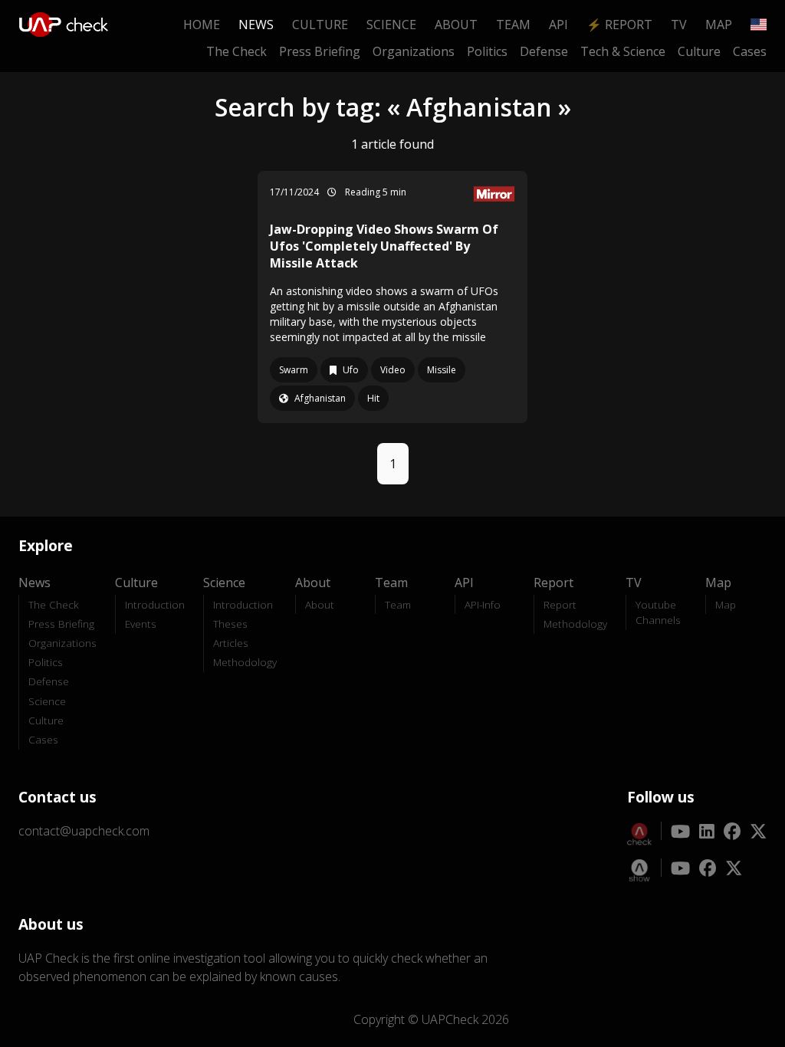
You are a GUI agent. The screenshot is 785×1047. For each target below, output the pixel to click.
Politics (487, 51)
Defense (544, 51)
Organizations (414, 51)
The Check (236, 51)
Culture (320, 24)
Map (718, 24)
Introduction (155, 604)
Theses (230, 623)
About (456, 24)
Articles (230, 642)
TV (679, 24)
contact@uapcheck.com (83, 830)
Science (391, 24)
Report (560, 604)
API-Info (483, 604)
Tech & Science (622, 51)
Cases (750, 51)
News (256, 24)
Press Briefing (319, 51)
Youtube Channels (658, 612)
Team (513, 24)
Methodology (245, 662)
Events (140, 623)
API (558, 24)
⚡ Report (619, 24)
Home (201, 24)
